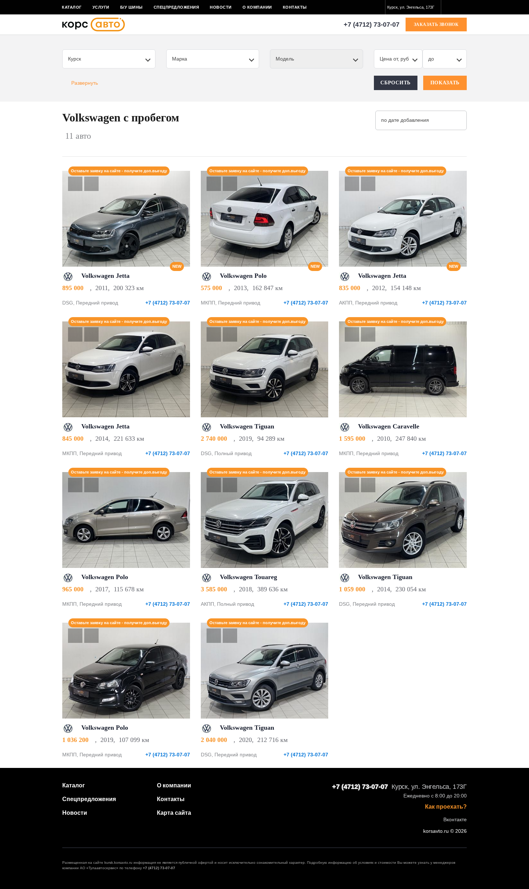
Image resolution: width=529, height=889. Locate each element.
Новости (221, 7)
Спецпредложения (176, 7)
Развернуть (84, 83)
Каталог (72, 7)
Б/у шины (131, 7)
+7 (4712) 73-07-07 (371, 24)
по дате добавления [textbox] (405, 120)
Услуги (100, 7)
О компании (257, 7)
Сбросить (395, 82)
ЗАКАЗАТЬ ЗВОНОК (436, 24)
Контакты (295, 7)
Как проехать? (446, 807)
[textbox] (413, 7)
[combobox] (413, 7)
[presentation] (180, 219)
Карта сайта (174, 813)
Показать (445, 82)
